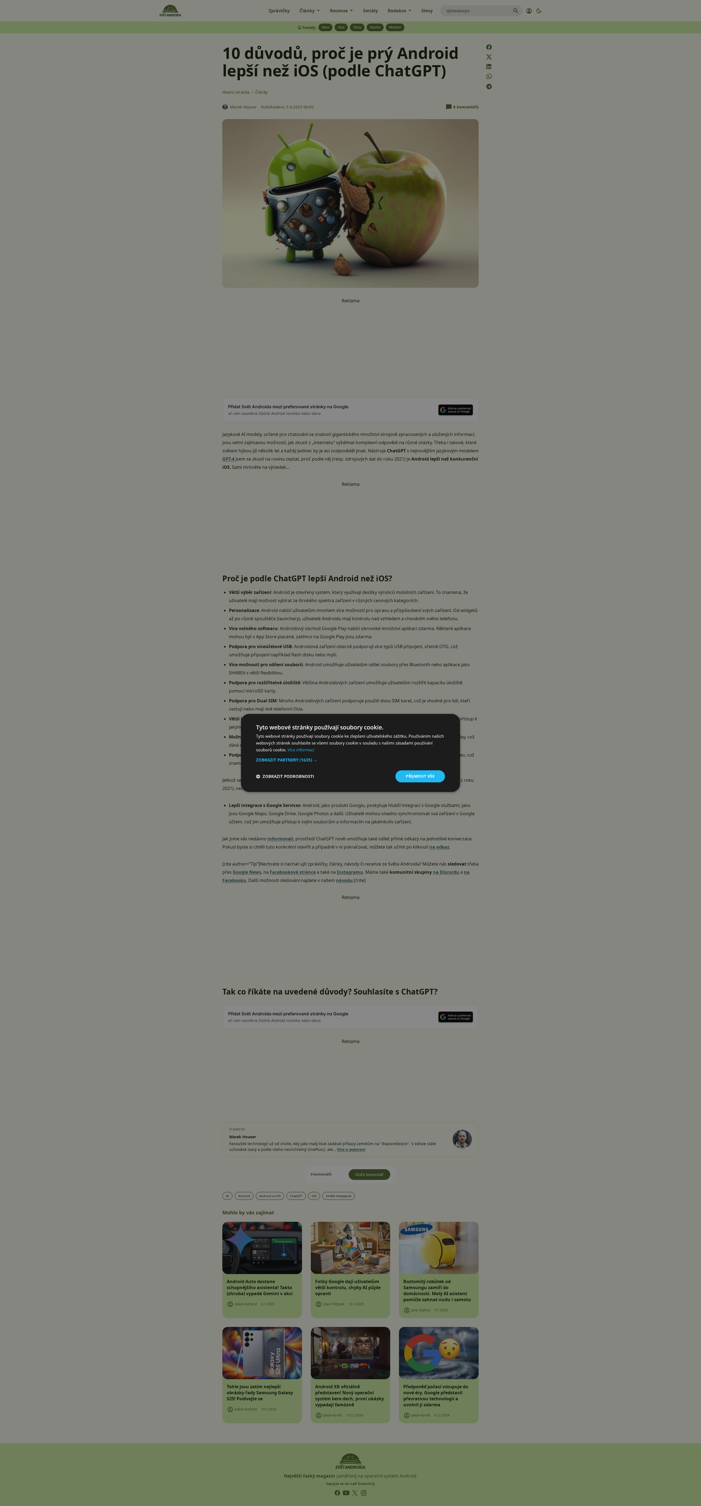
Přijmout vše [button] (420, 776)
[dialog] (350, 753)
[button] (350, 759)
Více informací (301, 749)
